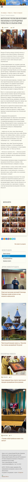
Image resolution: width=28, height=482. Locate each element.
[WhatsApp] (10, 239)
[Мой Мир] (6, 239)
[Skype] (12, 239)
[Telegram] (15, 239)
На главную (4, 13)
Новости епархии (18, 13)
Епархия (21, 472)
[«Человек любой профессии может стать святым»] (13, 411)
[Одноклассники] (4, 239)
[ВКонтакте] (2, 239)
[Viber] (8, 239)
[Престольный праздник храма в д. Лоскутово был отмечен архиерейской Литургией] (13, 321)
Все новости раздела (20, 244)
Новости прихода (6, 253)
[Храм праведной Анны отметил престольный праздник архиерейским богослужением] (13, 365)
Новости (10, 13)
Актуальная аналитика (7, 258)
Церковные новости (7, 261)
